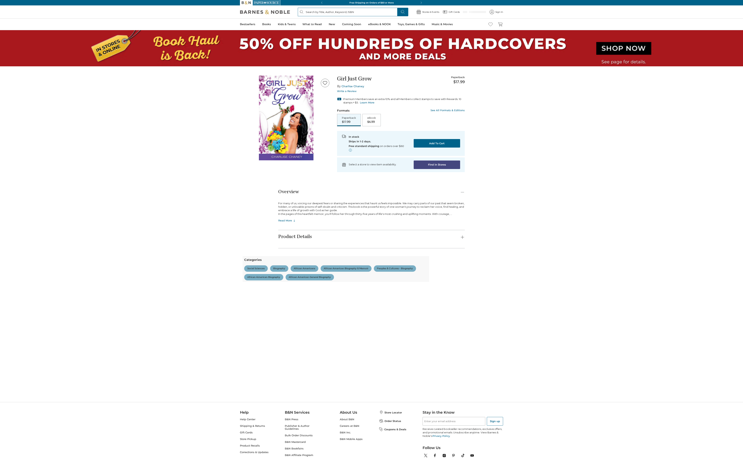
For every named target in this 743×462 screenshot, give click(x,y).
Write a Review (347, 91)
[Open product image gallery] (286, 118)
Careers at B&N (349, 425)
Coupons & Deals (395, 429)
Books (266, 24)
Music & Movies (442, 24)
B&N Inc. (345, 432)
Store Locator (393, 412)
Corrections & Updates (254, 452)
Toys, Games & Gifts (411, 24)
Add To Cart (437, 143)
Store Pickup (248, 439)
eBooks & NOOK (379, 24)
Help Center (247, 419)
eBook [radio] (371, 120)
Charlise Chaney (353, 86)
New (332, 24)
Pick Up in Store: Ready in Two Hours (392, 2)
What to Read (312, 24)
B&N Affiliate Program (299, 455)
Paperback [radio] (349, 120)
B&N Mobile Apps (351, 439)
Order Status (392, 421)
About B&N (347, 419)
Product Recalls (250, 445)
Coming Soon (351, 24)
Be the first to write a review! (371, 306)
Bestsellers (247, 24)
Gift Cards (246, 432)
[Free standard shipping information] (350, 150)
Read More (285, 220)
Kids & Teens (287, 24)
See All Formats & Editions (448, 110)
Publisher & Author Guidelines (297, 427)
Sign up (495, 421)
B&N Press (291, 419)
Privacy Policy (441, 435)
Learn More (367, 102)
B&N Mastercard (295, 442)
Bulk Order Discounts (299, 435)
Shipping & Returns (252, 425)
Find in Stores (437, 165)
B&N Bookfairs (294, 448)
